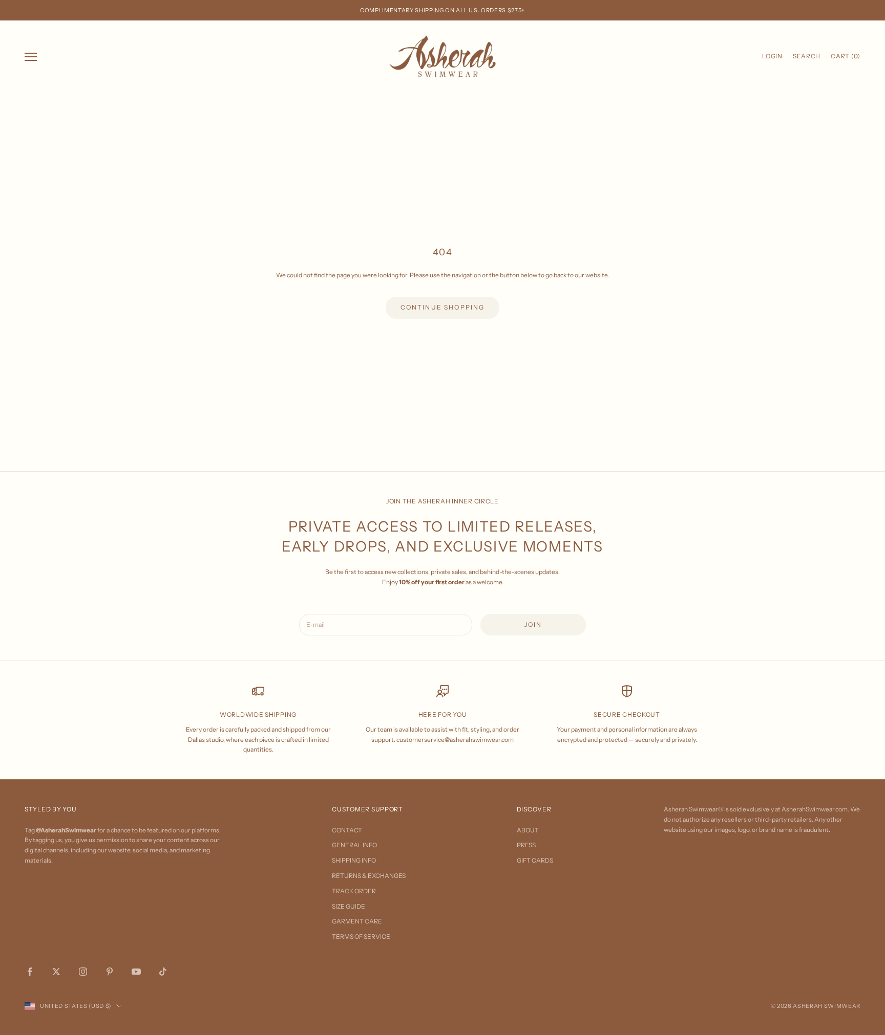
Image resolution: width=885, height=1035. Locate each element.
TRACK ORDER (354, 891)
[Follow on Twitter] (56, 971)
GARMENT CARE (357, 921)
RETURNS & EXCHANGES (369, 875)
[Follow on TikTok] (163, 971)
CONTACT (347, 830)
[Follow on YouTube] (136, 971)
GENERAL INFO (354, 845)
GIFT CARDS (535, 860)
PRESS (526, 845)
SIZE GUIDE (348, 906)
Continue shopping (443, 307)
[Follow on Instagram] (83, 971)
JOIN (533, 624)
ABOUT (528, 830)
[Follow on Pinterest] (109, 971)
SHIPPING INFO (354, 860)
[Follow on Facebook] (30, 971)
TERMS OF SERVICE (361, 936)
